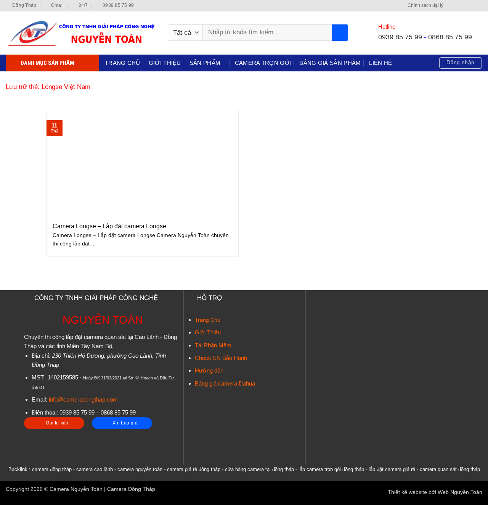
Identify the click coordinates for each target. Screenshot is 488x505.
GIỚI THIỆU (165, 63)
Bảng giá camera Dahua (225, 383)
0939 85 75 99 (400, 37)
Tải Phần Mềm (213, 345)
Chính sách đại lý (425, 5)
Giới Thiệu (208, 332)
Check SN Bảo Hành (221, 358)
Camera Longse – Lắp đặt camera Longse (109, 226)
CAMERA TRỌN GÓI (263, 63)
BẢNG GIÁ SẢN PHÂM (330, 63)
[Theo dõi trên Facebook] (451, 5)
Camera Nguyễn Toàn (76, 489)
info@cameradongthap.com (83, 399)
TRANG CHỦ (122, 63)
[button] (460, 63)
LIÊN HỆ (380, 63)
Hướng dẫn (209, 370)
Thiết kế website (407, 492)
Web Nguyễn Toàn (460, 492)
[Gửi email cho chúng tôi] (472, 5)
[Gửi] (340, 32)
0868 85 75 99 (450, 37)
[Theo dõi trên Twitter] (465, 5)
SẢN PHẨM (204, 63)
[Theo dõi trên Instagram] (458, 5)
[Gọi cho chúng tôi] (479, 5)
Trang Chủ (207, 320)
